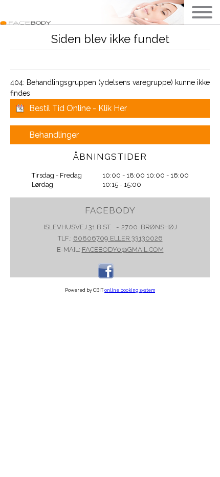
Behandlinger (54, 135)
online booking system (129, 290)
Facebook (106, 270)
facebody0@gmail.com (123, 249)
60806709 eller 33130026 (118, 238)
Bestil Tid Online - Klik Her (78, 108)
